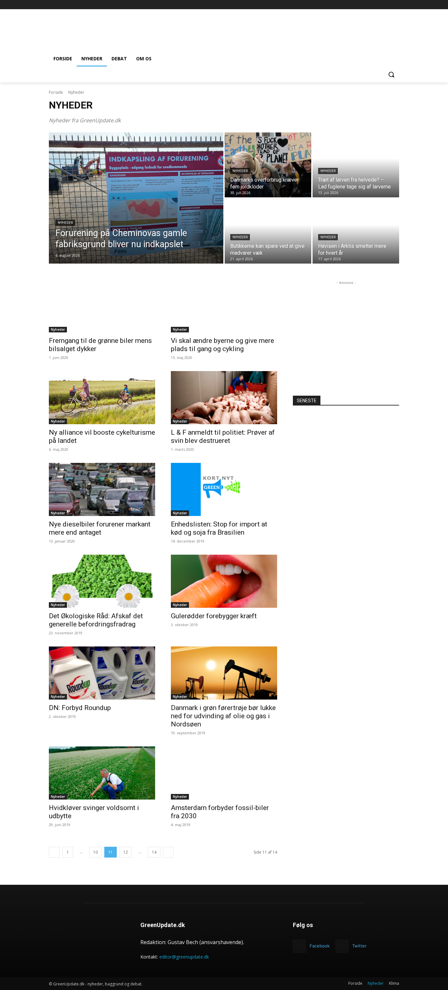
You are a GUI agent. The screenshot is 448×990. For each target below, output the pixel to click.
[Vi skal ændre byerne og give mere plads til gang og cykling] (224, 305)
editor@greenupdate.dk (184, 957)
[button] (391, 74)
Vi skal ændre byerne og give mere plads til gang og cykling (222, 345)
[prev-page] (54, 852)
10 (95, 852)
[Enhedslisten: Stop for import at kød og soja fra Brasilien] (224, 489)
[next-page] (168, 852)
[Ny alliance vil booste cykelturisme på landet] (102, 397)
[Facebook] (395, 5)
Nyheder (65, 223)
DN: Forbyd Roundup (80, 708)
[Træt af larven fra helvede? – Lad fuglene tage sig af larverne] (356, 164)
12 (125, 852)
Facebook (320, 945)
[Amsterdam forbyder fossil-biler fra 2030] (224, 773)
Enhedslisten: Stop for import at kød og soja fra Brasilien (219, 528)
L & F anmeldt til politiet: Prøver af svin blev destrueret (223, 436)
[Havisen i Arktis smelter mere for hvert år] (356, 231)
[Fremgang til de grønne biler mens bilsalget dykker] (102, 305)
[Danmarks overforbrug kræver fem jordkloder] (268, 164)
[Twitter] (342, 946)
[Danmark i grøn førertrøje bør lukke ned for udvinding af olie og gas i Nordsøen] (224, 673)
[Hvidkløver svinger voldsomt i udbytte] (102, 773)
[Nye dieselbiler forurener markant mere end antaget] (102, 489)
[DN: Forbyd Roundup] (102, 673)
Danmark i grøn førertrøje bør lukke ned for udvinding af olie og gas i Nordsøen (223, 716)
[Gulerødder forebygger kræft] (224, 581)
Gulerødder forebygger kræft (214, 616)
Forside (56, 92)
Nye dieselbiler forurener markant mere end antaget (100, 528)
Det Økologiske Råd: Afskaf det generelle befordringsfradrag (96, 620)
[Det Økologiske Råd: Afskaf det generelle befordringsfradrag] (102, 581)
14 (154, 852)
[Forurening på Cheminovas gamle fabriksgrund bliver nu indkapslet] (136, 198)
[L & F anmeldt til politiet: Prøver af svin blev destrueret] (224, 397)
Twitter (359, 945)
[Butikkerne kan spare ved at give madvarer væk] (268, 231)
